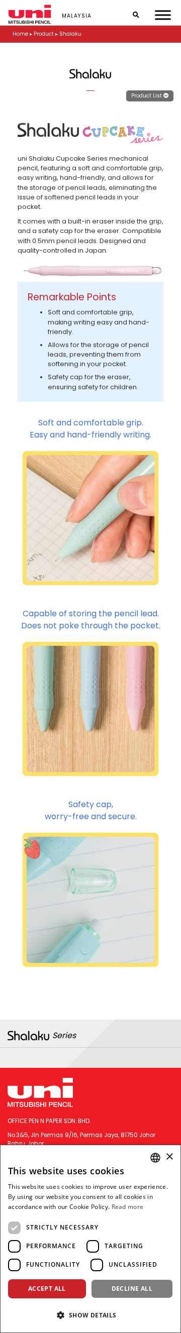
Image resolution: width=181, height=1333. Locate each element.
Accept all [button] (47, 1288)
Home (20, 34)
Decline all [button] (132, 1288)
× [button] (169, 1157)
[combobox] (155, 1158)
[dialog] (90, 1239)
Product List (147, 95)
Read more (128, 1206)
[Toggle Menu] (163, 15)
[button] (90, 1315)
